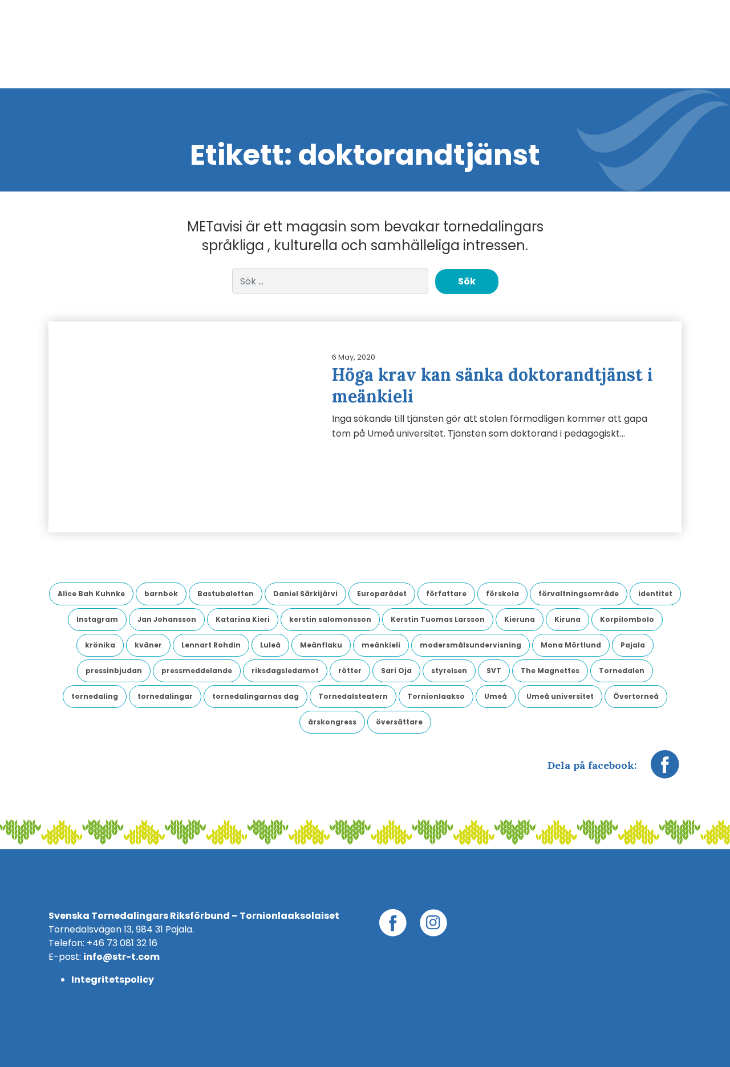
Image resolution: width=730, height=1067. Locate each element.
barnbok (161, 593)
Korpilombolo (627, 619)
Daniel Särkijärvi (305, 593)
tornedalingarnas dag (255, 696)
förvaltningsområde (578, 593)
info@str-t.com (121, 956)
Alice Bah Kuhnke (91, 593)
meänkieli (381, 645)
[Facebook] (665, 770)
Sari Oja (396, 670)
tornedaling (94, 696)
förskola (502, 593)
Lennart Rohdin (211, 645)
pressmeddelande (196, 670)
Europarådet (382, 593)
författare (446, 593)
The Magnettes (550, 670)
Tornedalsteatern (353, 696)
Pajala (632, 645)
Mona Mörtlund (571, 645)
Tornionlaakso (436, 696)
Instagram (97, 619)
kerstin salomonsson (330, 619)
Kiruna (567, 619)
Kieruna (519, 619)
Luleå (270, 645)
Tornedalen (621, 670)
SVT (493, 670)
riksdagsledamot (285, 670)
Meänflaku (321, 645)
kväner (148, 645)
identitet (655, 593)
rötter (350, 670)
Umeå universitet (560, 696)
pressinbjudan (114, 670)
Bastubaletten (225, 593)
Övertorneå (636, 696)
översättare (399, 722)
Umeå (495, 696)
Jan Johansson (166, 619)
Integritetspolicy (112, 979)
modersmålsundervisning (470, 645)
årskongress (332, 722)
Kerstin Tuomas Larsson (438, 619)
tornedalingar (165, 696)
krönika (100, 645)
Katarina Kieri (243, 619)
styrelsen (449, 670)
